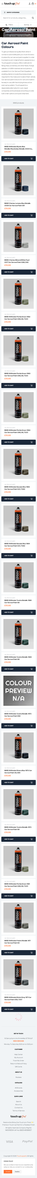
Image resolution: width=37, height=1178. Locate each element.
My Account (18, 1057)
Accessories (18, 1091)
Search (18, 1101)
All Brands (18, 1088)
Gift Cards (18, 1067)
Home (14, 36)
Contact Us (19, 1108)
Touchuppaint (22, 1156)
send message (18, 1041)
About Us (18, 1105)
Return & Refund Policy (18, 1064)
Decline (17, 1172)
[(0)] (33, 4)
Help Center (18, 1054)
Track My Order (18, 1061)
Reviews (18, 1077)
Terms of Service (18, 1111)
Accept (8, 1172)
